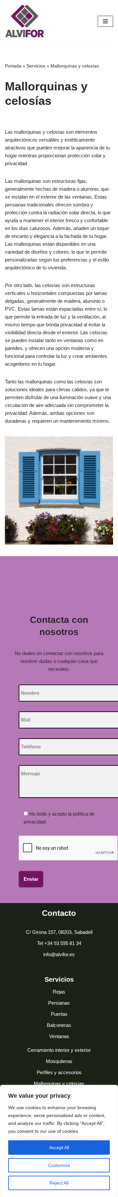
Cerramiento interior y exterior (59, 1050)
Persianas (59, 1003)
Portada (13, 65)
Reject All (59, 1183)
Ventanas (59, 1036)
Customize (59, 1165)
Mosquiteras (59, 1061)
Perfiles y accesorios (59, 1072)
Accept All (59, 1147)
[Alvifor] (24, 21)
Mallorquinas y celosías (59, 1083)
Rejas (59, 991)
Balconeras (59, 1025)
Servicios (36, 65)
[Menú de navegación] (105, 21)
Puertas (59, 1014)
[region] (59, 1141)
